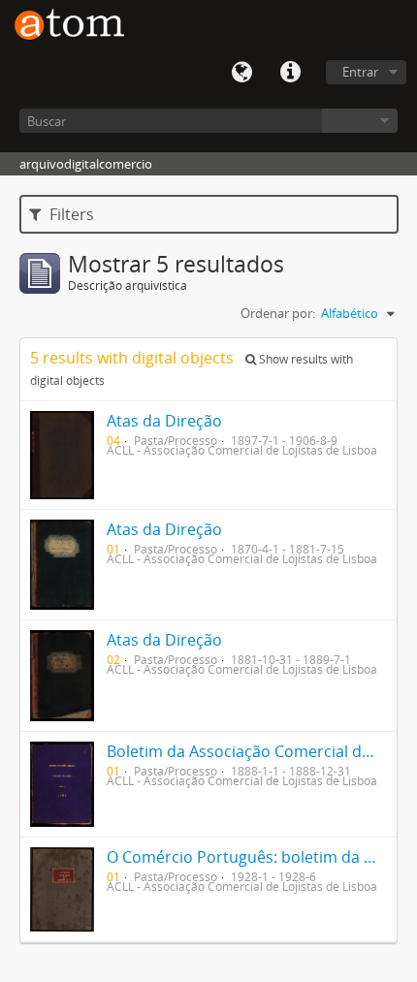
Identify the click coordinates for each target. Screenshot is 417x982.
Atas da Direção (164, 420)
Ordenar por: (278, 313)
